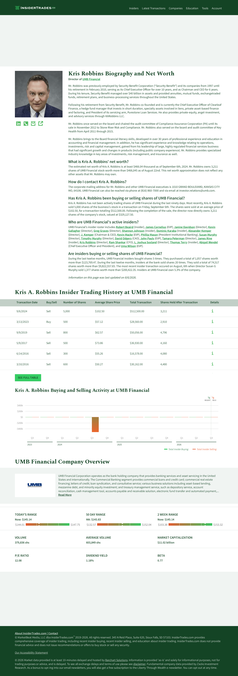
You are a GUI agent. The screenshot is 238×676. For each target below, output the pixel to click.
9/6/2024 (22, 311)
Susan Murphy (208, 235)
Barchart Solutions (116, 660)
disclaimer (139, 664)
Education (192, 8)
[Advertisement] (112, 40)
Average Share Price (107, 303)
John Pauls (147, 239)
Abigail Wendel (208, 243)
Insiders (133, 8)
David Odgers (123, 239)
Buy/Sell (51, 303)
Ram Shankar (117, 243)
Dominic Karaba (166, 231)
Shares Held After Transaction (179, 303)
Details (214, 303)
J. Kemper (87, 235)
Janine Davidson (184, 227)
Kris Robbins (88, 243)
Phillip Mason (149, 235)
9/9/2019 (22, 333)
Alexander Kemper (199, 231)
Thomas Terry (178, 243)
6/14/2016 (23, 354)
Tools (205, 8)
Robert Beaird (124, 227)
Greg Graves (101, 231)
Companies (175, 8)
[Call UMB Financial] (26, 124)
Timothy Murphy (91, 239)
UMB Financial (91, 79)
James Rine (205, 239)
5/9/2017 (22, 343)
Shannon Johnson (133, 231)
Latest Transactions (153, 8)
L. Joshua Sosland (145, 243)
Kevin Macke (125, 235)
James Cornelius (155, 227)
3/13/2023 (23, 322)
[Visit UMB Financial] (40, 124)
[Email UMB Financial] (33, 124)
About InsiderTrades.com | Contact (36, 634)
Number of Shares (74, 303)
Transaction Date (27, 303)
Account (217, 8)
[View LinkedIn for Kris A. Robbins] (18, 124)
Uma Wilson (128, 246)
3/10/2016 (23, 364)
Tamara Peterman (173, 239)
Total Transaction (141, 303)
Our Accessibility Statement (31, 653)
